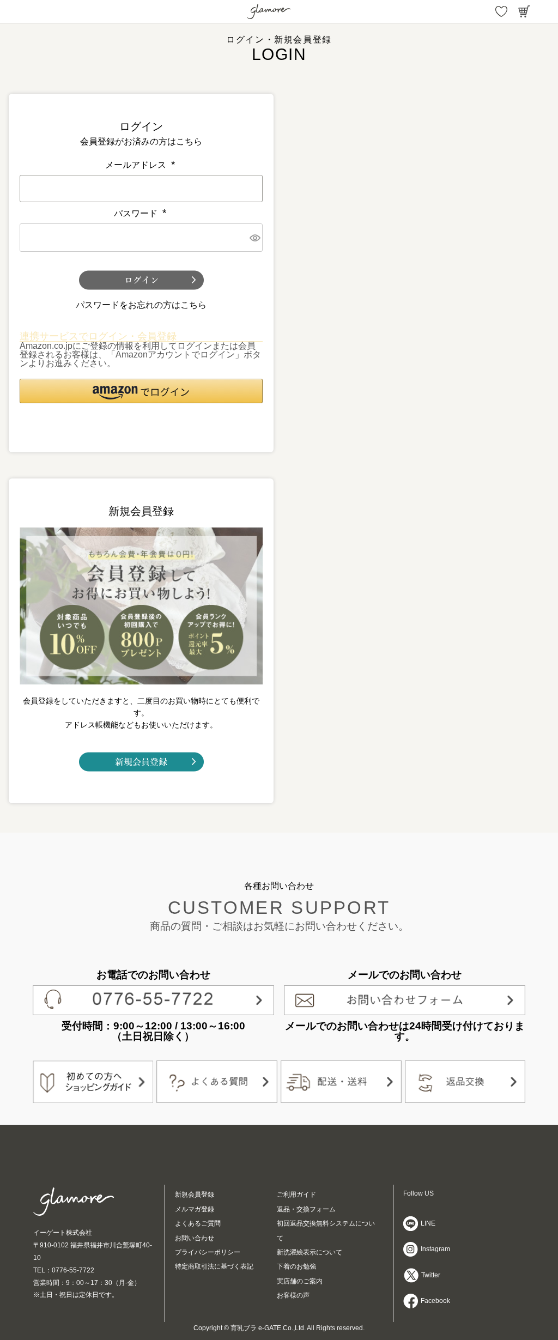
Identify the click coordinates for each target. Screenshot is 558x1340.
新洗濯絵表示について (309, 1252)
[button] (141, 391)
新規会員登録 (194, 1194)
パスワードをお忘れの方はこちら (141, 305)
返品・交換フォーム (306, 1209)
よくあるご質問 (198, 1223)
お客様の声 (293, 1295)
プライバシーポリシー (207, 1252)
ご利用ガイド (296, 1194)
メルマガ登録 (194, 1209)
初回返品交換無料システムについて (326, 1230)
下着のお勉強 (296, 1266)
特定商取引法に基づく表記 (214, 1266)
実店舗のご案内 (300, 1281)
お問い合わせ (194, 1238)
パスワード (141, 213)
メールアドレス (141, 164)
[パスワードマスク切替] (254, 237)
